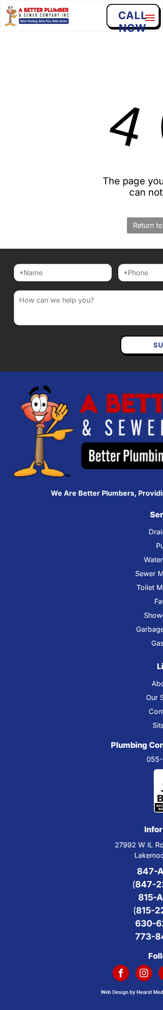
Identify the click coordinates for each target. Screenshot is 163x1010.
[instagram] (144, 974)
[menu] (150, 18)
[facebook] (121, 974)
